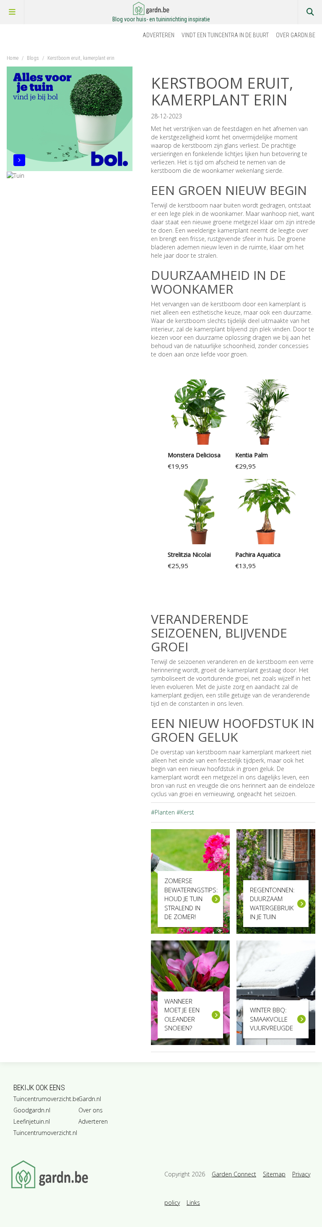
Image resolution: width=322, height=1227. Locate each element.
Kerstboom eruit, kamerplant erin (80, 58)
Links (193, 1203)
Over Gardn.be (295, 35)
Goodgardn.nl (31, 1110)
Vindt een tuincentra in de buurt (225, 35)
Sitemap (274, 1174)
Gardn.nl (89, 1099)
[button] (199, 427)
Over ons (90, 1110)
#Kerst (185, 812)
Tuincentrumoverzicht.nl (44, 1133)
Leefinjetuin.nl (31, 1121)
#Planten (163, 812)
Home (12, 58)
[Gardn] (84, 1174)
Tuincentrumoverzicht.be (44, 1099)
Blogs (33, 58)
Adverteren (158, 35)
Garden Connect (234, 1174)
